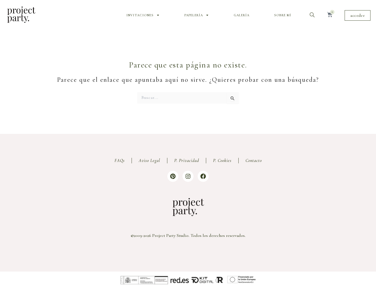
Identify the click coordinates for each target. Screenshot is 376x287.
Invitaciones (140, 15)
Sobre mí (282, 15)
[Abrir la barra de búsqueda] (312, 14)
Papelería (193, 15)
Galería (241, 15)
